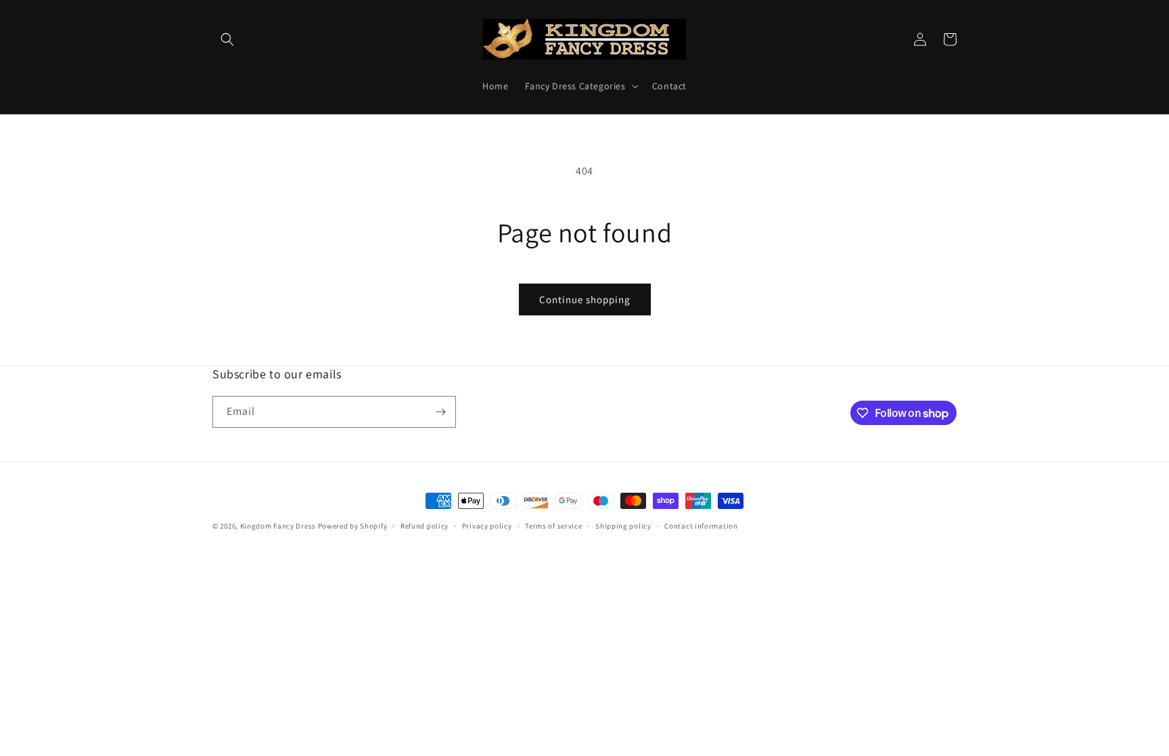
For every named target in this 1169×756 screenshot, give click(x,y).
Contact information (700, 526)
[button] (227, 39)
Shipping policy (623, 526)
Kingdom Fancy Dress (278, 526)
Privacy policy (487, 526)
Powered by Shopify (353, 526)
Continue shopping (585, 299)
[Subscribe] (440, 412)
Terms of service (553, 526)
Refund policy (424, 526)
